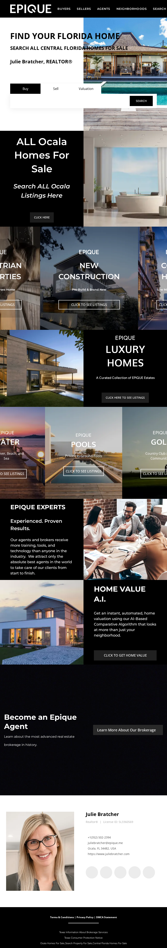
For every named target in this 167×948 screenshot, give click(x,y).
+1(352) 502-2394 (99, 837)
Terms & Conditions (62, 917)
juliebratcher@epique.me (105, 843)
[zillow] (120, 872)
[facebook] (92, 872)
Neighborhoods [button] (131, 9)
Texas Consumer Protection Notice (83, 937)
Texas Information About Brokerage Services (83, 932)
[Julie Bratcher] (40, 851)
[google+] (149, 872)
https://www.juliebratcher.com (109, 854)
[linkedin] (106, 872)
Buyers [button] (64, 9)
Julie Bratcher (102, 814)
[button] (141, 101)
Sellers (84, 9)
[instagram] (135, 872)
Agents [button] (103, 9)
